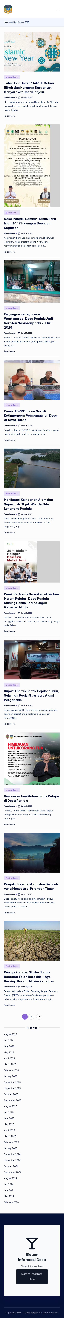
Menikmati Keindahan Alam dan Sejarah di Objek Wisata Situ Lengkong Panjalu (28, 504)
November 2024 (12, 1160)
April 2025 (9, 1130)
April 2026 (9, 1058)
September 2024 (12, 1172)
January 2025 (10, 1148)
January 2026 (10, 1076)
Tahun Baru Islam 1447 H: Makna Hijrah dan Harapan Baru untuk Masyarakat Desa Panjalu (29, 87)
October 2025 (11, 1094)
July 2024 (8, 1184)
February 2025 (11, 1142)
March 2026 (10, 1064)
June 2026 (9, 1046)
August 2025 (10, 1106)
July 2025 (8, 1112)
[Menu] (58, 9)
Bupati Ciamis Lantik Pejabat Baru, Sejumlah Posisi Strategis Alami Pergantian (31, 695)
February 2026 (11, 1070)
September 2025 (12, 1100)
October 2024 (11, 1166)
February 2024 (11, 1202)
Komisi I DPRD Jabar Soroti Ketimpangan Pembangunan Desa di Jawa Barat (30, 415)
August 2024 (10, 1178)
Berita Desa (12, 77)
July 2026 (8, 1040)
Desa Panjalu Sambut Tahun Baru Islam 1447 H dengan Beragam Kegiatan (30, 223)
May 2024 (9, 1196)
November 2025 (12, 1088)
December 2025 (12, 1082)
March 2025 (10, 1136)
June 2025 (9, 1118)
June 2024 (9, 1190)
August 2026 (10, 1034)
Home (6, 22)
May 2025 (9, 1124)
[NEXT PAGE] (39, 1017)
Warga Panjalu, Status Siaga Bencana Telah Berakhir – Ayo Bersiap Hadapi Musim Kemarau (29, 976)
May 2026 (9, 1052)
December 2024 (12, 1154)
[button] (39, 1017)
